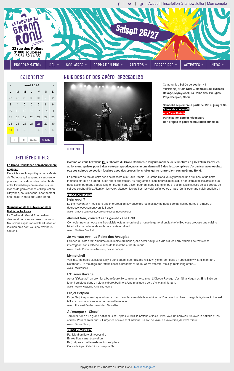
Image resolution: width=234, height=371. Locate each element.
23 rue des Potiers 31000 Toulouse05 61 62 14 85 (27, 52)
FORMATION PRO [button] (107, 64)
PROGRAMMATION (28, 64)
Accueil (154, 3)
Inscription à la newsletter (183, 3)
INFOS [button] (215, 64)
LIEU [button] (52, 64)
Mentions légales (144, 367)
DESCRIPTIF (73, 149)
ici (103, 162)
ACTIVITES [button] (192, 64)
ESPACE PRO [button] (164, 64)
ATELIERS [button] (137, 64)
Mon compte (217, 3)
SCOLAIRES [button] (75, 64)
